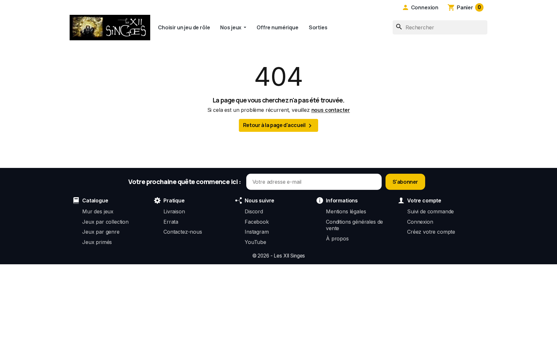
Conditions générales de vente (354, 225)
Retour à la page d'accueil (278, 126)
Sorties (318, 27)
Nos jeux (231, 27)
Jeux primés (97, 242)
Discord (254, 211)
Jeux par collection (105, 222)
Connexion (420, 222)
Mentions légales (346, 211)
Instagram (257, 232)
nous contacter (330, 110)
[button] (420, 7)
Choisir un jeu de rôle (184, 27)
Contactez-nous (182, 232)
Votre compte (424, 200)
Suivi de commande (430, 211)
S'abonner (405, 181)
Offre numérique (277, 27)
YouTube (255, 242)
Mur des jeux (97, 211)
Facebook (257, 222)
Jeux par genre (101, 232)
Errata (170, 222)
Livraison (174, 211)
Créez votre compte (431, 232)
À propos (337, 238)
